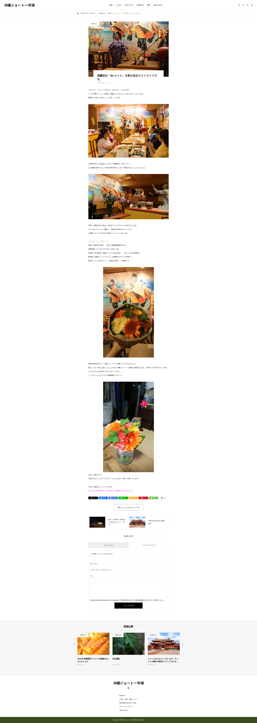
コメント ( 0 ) (108, 545)
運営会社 (122, 695)
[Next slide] (183, 644)
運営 (148, 5)
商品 (110, 5)
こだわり (118, 5)
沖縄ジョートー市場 (19, 5)
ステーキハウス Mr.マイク (98, 241)
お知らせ (94, 23)
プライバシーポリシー (126, 706)
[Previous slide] (74, 644)
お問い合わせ (158, 5)
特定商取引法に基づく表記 (127, 703)
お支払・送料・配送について (128, 699)
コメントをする (128, 605)
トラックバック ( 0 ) (148, 545)
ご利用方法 (140, 5)
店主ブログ (129, 5)
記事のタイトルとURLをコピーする (128, 507)
